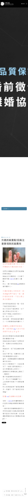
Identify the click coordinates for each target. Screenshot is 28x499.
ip (18, 284)
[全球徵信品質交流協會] (7, 3)
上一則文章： (14, 491)
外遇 (7, 396)
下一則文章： (14, 495)
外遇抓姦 (11, 279)
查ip (14, 329)
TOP (25, 494)
